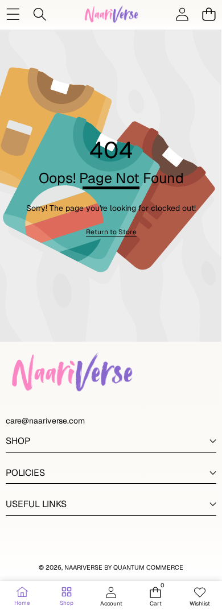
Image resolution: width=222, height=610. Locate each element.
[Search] (39, 14)
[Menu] (13, 14)
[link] (111, 232)
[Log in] (182, 14)
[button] (208, 14)
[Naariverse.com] (110, 14)
